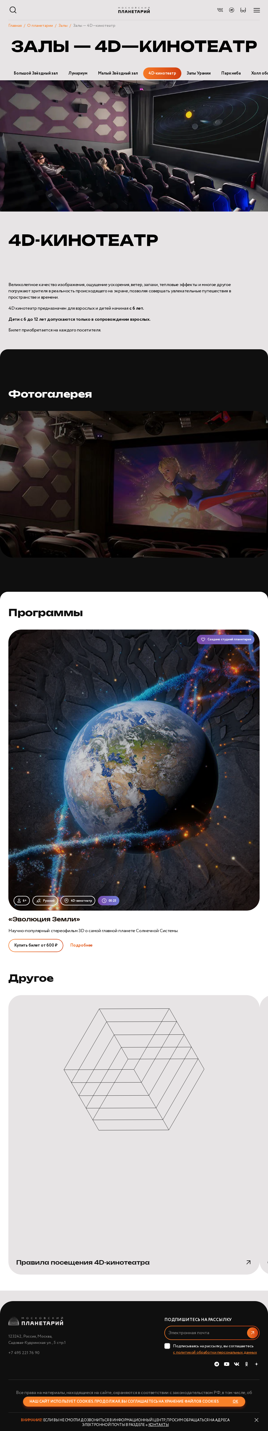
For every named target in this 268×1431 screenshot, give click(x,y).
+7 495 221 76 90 (23, 1353)
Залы (63, 26)
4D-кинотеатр (162, 73)
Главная (15, 26)
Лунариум (77, 73)
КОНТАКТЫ (158, 1425)
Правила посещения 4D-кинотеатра (83, 1263)
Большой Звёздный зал (36, 73)
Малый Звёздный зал (118, 73)
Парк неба (231, 73)
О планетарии (40, 26)
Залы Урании (199, 73)
